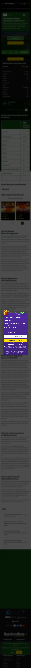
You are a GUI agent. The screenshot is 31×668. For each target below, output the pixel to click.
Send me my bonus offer (15, 340)
